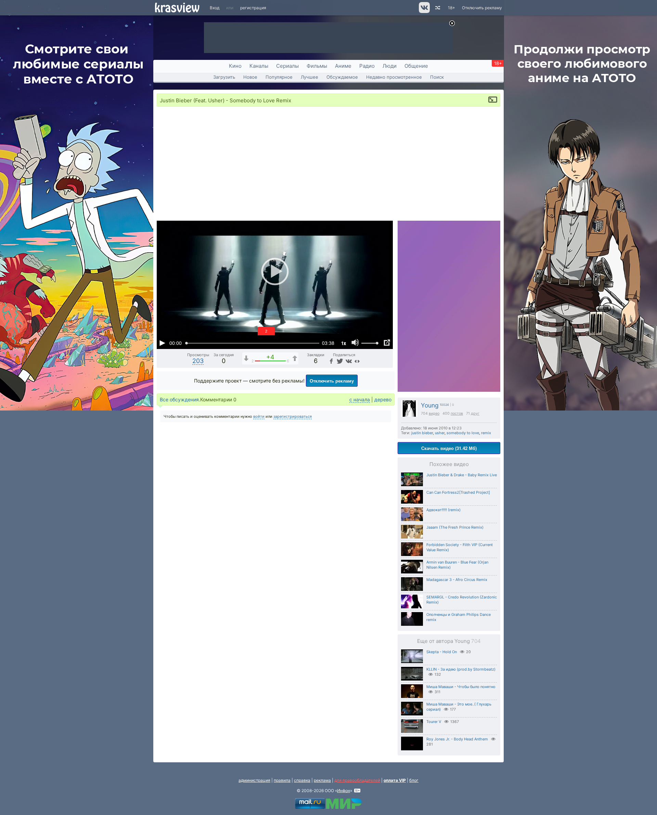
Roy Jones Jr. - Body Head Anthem (457, 739)
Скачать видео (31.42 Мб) (449, 448)
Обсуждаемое (342, 77)
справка (302, 780)
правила (282, 780)
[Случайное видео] (437, 7)
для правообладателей (357, 780)
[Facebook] (331, 360)
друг (475, 413)
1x (343, 343)
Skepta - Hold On (441, 651)
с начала (359, 399)
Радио (367, 66)
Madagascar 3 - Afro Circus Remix (456, 579)
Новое (250, 77)
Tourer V (433, 721)
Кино (235, 66)
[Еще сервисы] (357, 360)
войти (259, 416)
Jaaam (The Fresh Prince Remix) (455, 527)
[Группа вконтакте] (424, 11)
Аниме (343, 66)
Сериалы (287, 66)
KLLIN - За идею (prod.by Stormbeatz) (460, 669)
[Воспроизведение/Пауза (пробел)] (162, 343)
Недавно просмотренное (394, 77)
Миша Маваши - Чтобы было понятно (460, 686)
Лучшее (309, 77)
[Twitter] (339, 360)
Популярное (279, 77)
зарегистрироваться (292, 416)
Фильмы (317, 66)
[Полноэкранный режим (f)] (387, 343)
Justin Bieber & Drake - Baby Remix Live (461, 475)
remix (486, 432)
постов (457, 413)
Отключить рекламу (482, 7)
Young (430, 405)
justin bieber (422, 432)
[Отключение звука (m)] (355, 343)
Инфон (343, 790)
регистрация (253, 7)
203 (198, 360)
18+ (451, 7)
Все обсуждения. (180, 399)
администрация (254, 780)
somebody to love (463, 432)
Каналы (258, 66)
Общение (416, 66)
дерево (382, 399)
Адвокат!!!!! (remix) (443, 509)
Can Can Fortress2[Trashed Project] (458, 492)
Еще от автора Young (449, 641)
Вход (214, 7)
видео (434, 413)
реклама (322, 780)
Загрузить (224, 77)
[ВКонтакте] (348, 360)
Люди (390, 66)
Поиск (437, 77)
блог (413, 780)
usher (440, 432)
